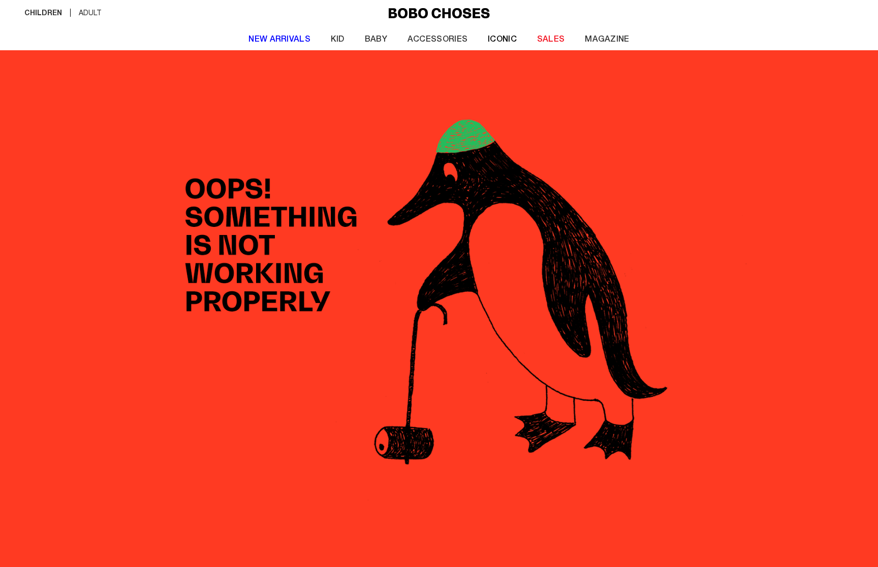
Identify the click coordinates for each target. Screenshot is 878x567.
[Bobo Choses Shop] (439, 14)
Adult (90, 13)
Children (43, 13)
